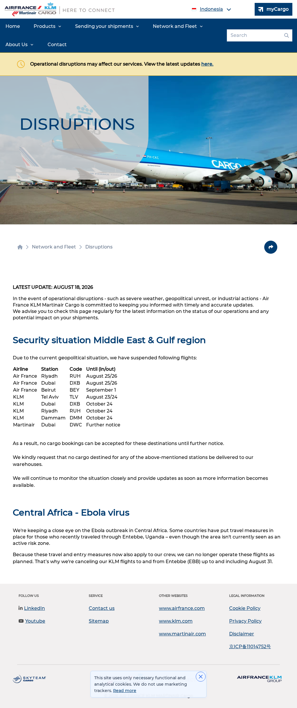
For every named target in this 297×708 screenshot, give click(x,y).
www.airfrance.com (182, 608)
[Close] (201, 677)
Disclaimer (241, 634)
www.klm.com (176, 621)
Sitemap (99, 621)
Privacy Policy (245, 621)
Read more (124, 690)
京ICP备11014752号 (250, 646)
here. (207, 64)
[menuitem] (13, 26)
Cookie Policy (244, 608)
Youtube (35, 621)
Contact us (102, 608)
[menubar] (112, 36)
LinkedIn (34, 608)
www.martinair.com (182, 634)
